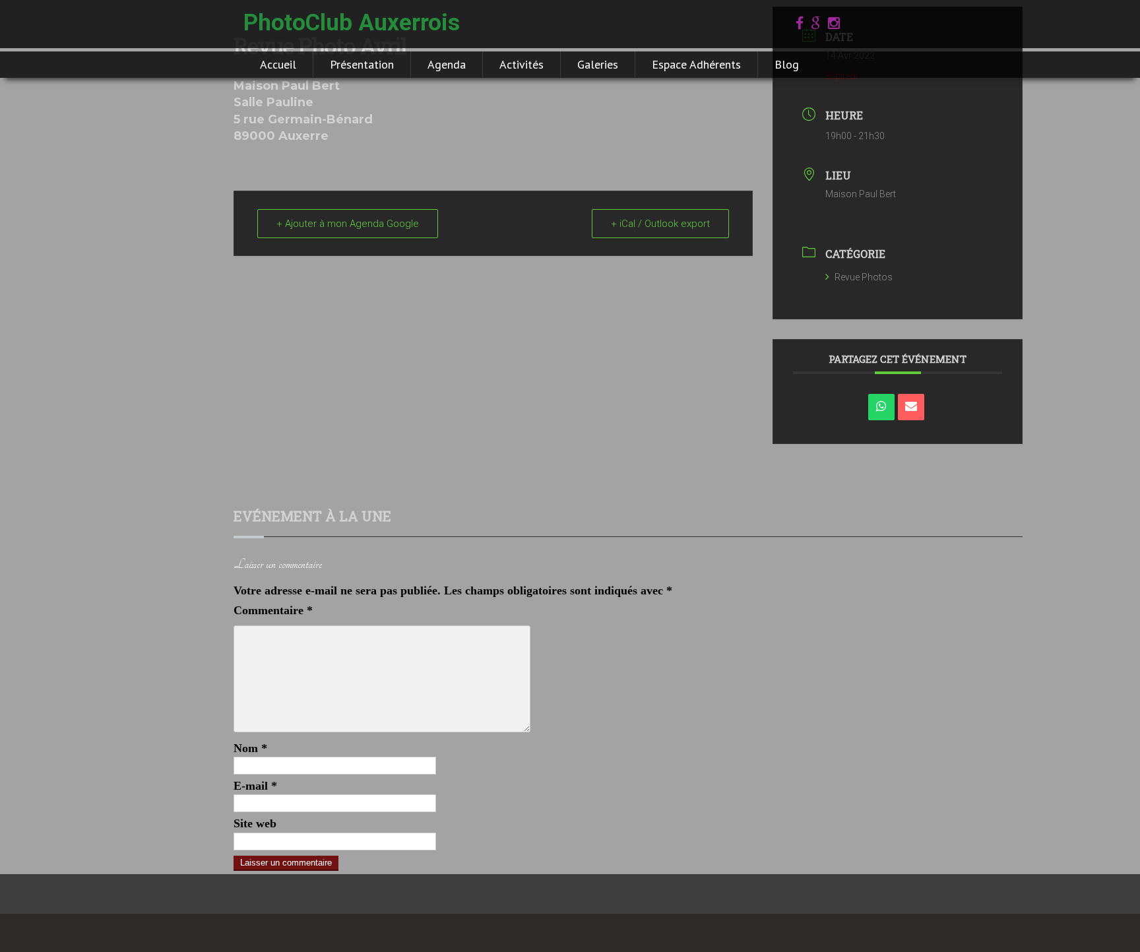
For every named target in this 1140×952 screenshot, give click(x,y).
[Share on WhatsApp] (881, 407)
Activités (521, 64)
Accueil (278, 64)
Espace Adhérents (696, 64)
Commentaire (273, 610)
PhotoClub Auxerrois (351, 22)
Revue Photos (864, 277)
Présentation (362, 64)
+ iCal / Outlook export (660, 224)
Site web (255, 823)
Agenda (447, 64)
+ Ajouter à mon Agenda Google (347, 224)
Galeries (597, 64)
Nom (250, 748)
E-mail (255, 785)
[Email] (911, 407)
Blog (787, 64)
